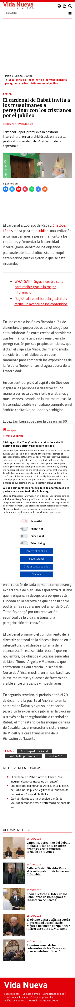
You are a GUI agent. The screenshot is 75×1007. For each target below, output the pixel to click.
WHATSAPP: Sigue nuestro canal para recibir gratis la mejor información (39, 287)
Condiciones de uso (53, 993)
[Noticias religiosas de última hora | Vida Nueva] (18, 5)
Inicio (8, 76)
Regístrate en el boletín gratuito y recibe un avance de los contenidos (41, 301)
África (29, 76)
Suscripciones (12, 993)
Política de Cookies (14, 1000)
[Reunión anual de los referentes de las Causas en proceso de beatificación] (14, 950)
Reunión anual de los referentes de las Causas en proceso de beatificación (46, 948)
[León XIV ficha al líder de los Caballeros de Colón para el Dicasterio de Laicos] (14, 899)
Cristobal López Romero (23, 756)
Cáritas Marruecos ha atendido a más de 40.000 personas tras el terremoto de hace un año (40, 802)
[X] (12, 189)
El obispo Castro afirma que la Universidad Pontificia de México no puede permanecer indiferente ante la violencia (48, 924)
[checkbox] (24, 521)
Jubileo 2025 (56, 756)
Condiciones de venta (16, 997)
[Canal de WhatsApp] (31, 189)
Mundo (19, 76)
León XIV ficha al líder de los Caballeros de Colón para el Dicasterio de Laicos (47, 897)
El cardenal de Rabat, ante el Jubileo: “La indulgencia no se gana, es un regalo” (36, 779)
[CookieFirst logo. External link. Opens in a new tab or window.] (10, 430)
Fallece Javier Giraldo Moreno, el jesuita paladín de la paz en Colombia (49, 871)
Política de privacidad (42, 997)
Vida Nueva (26, 124)
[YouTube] (18, 189)
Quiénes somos (31, 993)
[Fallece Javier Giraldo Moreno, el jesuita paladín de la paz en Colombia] (14, 873)
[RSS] (45, 189)
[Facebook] (5, 189)
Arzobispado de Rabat (34, 751)
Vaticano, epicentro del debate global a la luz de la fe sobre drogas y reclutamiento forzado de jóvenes (48, 847)
